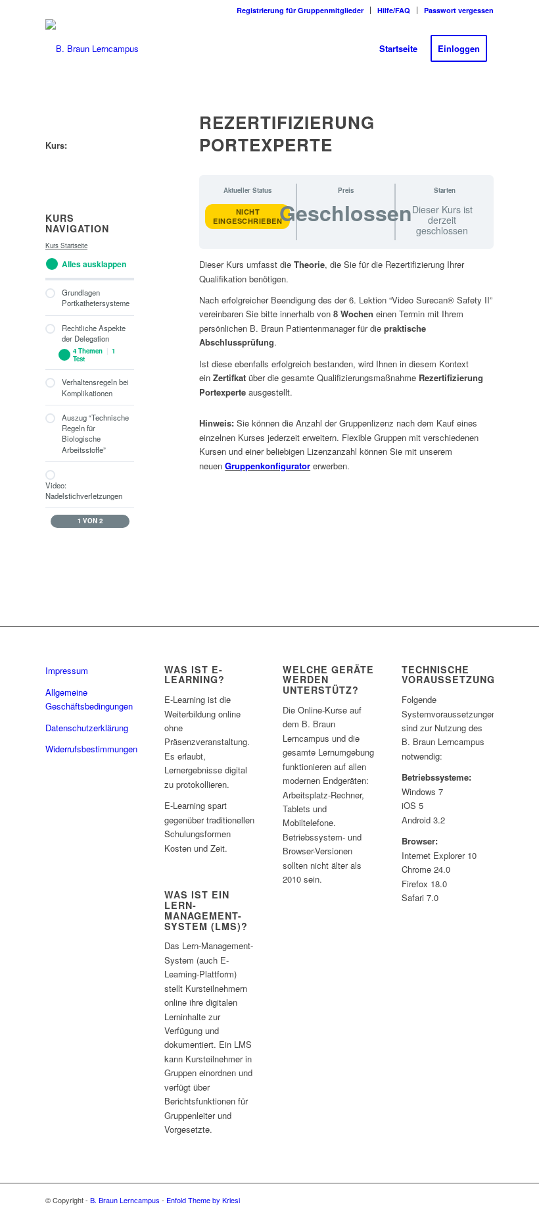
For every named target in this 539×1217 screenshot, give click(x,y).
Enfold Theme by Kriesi (203, 1200)
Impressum (66, 670)
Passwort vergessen (459, 10)
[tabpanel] (346, 366)
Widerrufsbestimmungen (91, 748)
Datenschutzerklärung (86, 727)
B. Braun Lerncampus (125, 1200)
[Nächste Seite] (123, 521)
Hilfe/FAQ (393, 10)
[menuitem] (300, 10)
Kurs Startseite (66, 245)
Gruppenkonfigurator (267, 465)
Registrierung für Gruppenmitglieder (300, 10)
